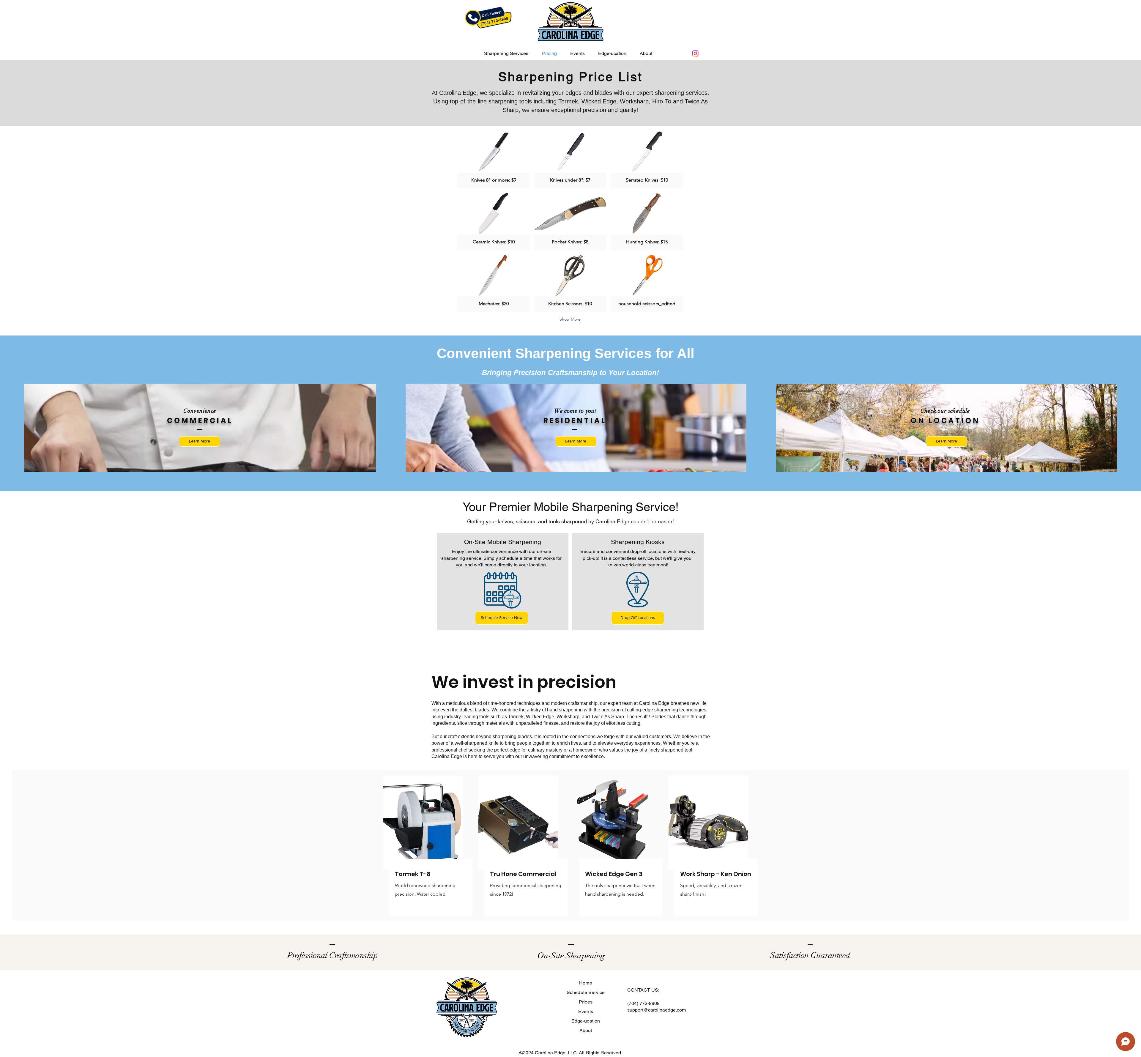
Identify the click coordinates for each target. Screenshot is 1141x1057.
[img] (494, 159)
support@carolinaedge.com (656, 1010)
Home (585, 983)
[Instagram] (695, 53)
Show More (570, 319)
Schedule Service (586, 992)
